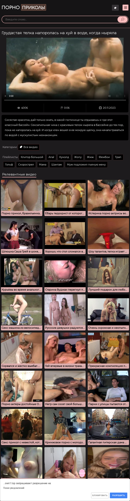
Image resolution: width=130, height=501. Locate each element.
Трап (118, 157)
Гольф (9, 164)
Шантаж (56, 164)
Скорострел (26, 164)
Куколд (64, 157)
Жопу (78, 157)
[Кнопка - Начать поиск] (122, 19)
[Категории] (125, 7)
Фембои (104, 157)
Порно (23, 7)
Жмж (90, 157)
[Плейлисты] (115, 8)
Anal (51, 157)
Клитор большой (32, 157)
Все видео (30, 147)
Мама (42, 164)
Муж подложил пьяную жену (86, 164)
